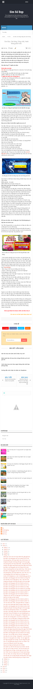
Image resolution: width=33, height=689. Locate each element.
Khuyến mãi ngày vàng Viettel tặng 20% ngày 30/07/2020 (17, 565)
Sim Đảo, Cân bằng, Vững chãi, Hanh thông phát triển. (16, 611)
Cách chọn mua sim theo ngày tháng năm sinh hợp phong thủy (15, 364)
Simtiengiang (5, 530)
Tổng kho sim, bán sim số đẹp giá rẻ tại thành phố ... (16, 595)
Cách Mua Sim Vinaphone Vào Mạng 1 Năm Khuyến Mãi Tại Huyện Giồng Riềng (18, 486)
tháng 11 (6, 547)
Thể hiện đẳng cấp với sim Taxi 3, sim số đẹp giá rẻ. (16, 627)
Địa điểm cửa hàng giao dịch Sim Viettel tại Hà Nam (16, 570)
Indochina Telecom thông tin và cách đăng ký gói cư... (16, 613)
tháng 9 (6, 551)
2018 (3, 668)
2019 (3, 666)
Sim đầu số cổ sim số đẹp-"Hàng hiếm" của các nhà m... (17, 636)
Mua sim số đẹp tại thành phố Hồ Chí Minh (14, 645)
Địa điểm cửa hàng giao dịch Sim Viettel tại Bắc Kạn (16, 622)
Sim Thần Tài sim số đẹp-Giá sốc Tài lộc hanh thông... (16, 652)
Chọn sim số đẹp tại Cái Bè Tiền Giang (12, 643)
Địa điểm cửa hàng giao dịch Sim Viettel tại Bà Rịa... (16, 625)
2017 (3, 670)
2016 (3, 672)
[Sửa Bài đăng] (15, 48)
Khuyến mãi (5, 435)
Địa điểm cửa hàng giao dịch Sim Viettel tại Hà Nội (15, 567)
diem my (4, 534)
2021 (3, 543)
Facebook (13, 328)
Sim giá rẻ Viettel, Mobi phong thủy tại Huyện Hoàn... (16, 657)
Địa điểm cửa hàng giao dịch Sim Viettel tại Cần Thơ (16, 585)
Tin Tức (29, 48)
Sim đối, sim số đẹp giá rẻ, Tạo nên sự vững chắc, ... (16, 616)
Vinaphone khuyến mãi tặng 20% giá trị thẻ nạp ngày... (16, 562)
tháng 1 (6, 664)
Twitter (21, 328)
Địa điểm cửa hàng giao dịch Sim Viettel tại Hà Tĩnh (16, 558)
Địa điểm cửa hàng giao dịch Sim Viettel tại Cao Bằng (16, 588)
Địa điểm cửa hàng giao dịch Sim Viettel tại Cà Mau (16, 586)
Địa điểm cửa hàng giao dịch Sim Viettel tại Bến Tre (16, 600)
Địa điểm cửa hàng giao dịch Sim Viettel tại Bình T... (16, 592)
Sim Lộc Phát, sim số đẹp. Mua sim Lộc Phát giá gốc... (16, 653)
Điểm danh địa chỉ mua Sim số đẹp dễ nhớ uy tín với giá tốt (15, 358)
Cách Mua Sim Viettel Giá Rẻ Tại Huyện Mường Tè (19, 478)
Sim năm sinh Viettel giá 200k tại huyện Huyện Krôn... (16, 604)
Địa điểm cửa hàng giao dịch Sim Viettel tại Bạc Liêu (16, 624)
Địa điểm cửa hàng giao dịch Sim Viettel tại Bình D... (16, 599)
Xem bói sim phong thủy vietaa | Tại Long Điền (15, 609)
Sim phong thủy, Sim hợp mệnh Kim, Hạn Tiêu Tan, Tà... (17, 572)
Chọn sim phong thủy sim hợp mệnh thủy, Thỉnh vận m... (17, 569)
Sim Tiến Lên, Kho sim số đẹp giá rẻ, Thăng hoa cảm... (16, 615)
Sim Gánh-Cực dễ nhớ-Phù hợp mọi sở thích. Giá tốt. (16, 646)
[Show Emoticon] (4, 393)
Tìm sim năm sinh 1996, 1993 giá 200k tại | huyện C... (16, 602)
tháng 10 (6, 549)
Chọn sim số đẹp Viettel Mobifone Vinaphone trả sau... (16, 631)
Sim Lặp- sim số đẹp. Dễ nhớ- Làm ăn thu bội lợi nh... (16, 648)
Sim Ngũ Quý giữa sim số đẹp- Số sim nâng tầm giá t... (16, 639)
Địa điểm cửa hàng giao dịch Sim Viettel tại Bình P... (16, 593)
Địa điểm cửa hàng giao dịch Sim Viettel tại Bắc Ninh (16, 606)
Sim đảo (3, 70)
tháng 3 (6, 661)
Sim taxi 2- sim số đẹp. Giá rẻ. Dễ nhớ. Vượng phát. (16, 634)
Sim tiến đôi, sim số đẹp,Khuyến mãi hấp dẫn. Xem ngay (17, 655)
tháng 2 (6, 663)
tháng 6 (6, 659)
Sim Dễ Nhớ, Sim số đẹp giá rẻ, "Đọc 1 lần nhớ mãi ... (16, 579)
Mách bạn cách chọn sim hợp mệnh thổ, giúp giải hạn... (17, 556)
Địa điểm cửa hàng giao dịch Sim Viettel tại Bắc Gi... (16, 620)
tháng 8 (6, 553)
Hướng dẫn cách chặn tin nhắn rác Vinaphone (13, 370)
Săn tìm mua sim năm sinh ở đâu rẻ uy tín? (13, 353)
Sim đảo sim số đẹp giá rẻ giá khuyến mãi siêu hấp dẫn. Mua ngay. (16, 108)
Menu (4, 27)
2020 (3, 545)
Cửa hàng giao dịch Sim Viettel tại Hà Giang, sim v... (16, 574)
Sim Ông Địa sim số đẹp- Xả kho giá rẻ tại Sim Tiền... (16, 650)
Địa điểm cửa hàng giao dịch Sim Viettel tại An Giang (16, 632)
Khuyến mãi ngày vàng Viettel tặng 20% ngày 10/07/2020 (17, 629)
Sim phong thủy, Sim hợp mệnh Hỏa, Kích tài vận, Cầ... (16, 560)
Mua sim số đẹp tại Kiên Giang (11, 597)
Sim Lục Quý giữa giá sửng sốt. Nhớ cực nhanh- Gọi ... (16, 641)
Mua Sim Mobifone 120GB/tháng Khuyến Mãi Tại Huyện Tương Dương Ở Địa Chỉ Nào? (19, 471)
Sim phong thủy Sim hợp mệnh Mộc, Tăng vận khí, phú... (17, 563)
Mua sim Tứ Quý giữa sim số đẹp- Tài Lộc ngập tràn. (16, 638)
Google (6, 328)
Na (3, 528)
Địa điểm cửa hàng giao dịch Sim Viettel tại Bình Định (16, 590)
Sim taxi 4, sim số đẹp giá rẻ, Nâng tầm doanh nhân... (16, 618)
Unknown (4, 532)
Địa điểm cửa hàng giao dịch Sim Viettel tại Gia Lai (15, 583)
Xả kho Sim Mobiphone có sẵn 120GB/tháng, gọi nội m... (17, 576)
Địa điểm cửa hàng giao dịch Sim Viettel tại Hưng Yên (16, 578)
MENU (26, 2)
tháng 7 (6, 554)
